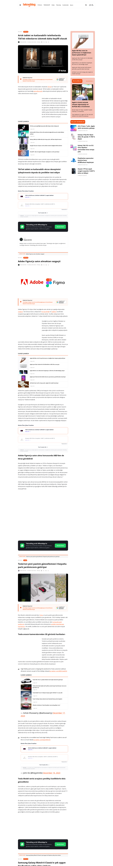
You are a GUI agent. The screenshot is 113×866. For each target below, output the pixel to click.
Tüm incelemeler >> (89, 81)
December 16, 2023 (51, 773)
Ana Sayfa (20, 31)
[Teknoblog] (29, 5)
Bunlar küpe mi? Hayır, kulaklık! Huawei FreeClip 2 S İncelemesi (82, 110)
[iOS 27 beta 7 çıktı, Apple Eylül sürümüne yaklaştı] (73, 128)
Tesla (41, 615)
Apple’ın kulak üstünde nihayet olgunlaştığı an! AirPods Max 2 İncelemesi (81, 104)
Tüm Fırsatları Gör (42, 212)
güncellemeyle (38, 91)
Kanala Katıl (60, 226)
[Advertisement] (43, 503)
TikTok (50, 87)
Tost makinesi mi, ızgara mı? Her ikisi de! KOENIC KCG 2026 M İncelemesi (82, 115)
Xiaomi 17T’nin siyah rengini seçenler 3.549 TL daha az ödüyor (86, 171)
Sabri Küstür (23, 570)
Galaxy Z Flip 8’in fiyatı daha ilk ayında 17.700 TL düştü (86, 137)
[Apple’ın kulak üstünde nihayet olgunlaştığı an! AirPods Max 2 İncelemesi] (83, 92)
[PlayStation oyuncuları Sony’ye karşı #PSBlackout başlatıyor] (73, 160)
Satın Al (27, 197)
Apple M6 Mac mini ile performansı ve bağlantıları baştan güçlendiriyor (81, 53)
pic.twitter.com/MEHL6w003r (58, 671)
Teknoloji (26, 31)
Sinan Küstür (23, 42)
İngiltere (53, 311)
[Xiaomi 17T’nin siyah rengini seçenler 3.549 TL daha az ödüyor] (73, 171)
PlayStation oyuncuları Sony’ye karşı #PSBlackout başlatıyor (86, 160)
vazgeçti (20, 311)
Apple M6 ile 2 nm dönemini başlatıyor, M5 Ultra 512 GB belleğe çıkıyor (82, 63)
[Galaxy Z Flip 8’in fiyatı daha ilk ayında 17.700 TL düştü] (73, 137)
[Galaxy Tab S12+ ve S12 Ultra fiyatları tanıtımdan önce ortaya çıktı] (73, 147)
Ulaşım (25, 560)
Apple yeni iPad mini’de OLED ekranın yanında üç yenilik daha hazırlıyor (81, 68)
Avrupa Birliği (45, 311)
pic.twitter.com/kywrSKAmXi (41, 740)
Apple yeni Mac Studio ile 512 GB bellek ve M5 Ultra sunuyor (82, 58)
